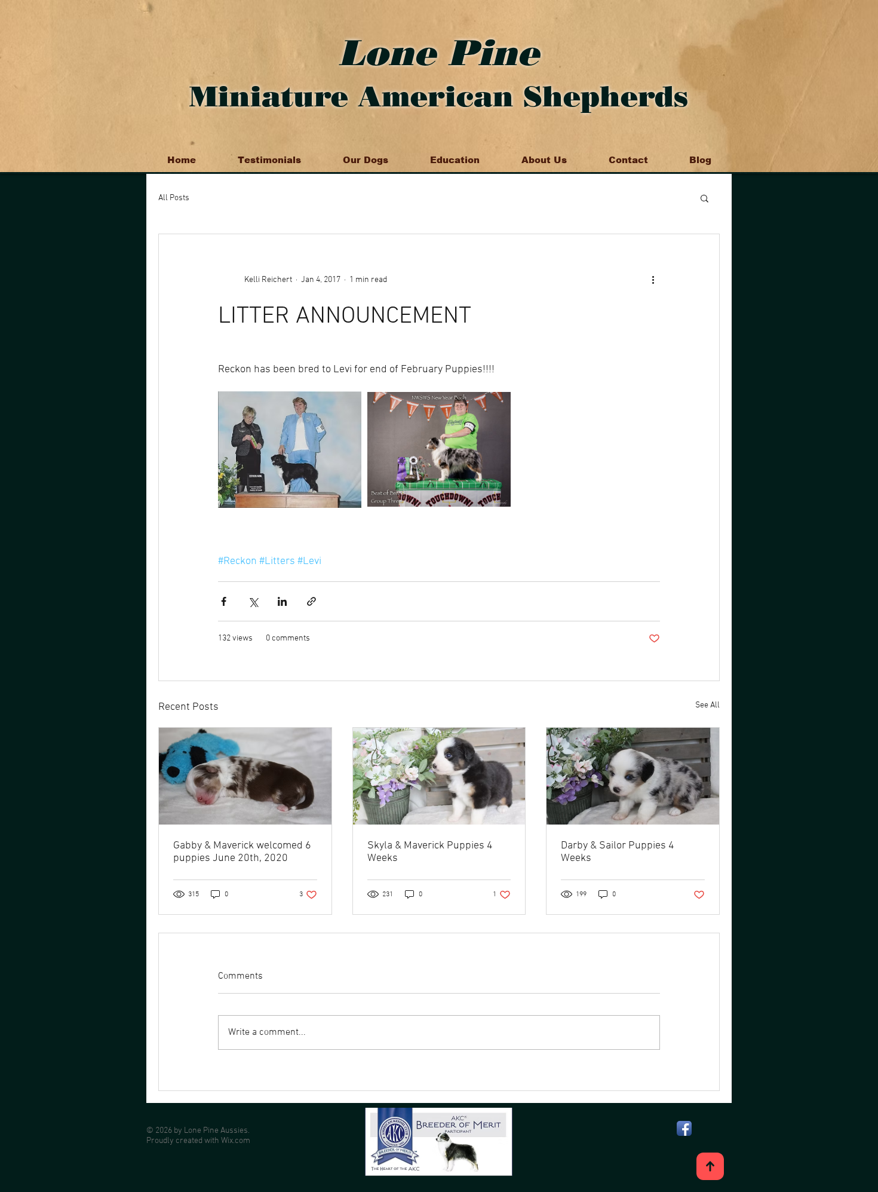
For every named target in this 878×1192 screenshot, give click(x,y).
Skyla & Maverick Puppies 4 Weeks (430, 852)
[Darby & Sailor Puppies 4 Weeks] (633, 776)
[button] (704, 198)
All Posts (173, 198)
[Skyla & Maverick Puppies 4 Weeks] (439, 776)
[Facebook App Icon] (684, 1128)
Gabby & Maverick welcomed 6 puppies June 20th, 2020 (242, 852)
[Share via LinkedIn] (282, 601)
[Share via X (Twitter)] (253, 601)
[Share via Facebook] (223, 601)
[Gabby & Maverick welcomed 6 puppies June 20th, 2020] (245, 776)
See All (707, 705)
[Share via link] (311, 601)
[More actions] (653, 279)
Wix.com (235, 1141)
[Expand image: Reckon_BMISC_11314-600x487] (289, 449)
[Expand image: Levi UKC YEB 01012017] (439, 449)
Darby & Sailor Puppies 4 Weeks (617, 852)
